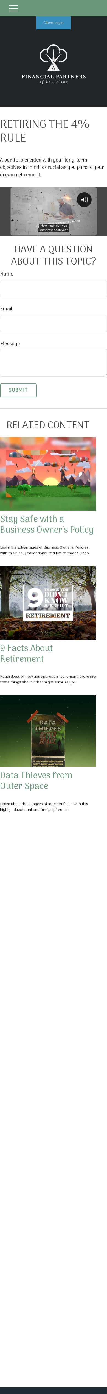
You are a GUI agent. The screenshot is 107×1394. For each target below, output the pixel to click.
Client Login (53, 23)
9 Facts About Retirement (26, 654)
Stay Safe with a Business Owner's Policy (47, 525)
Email (6, 309)
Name (6, 274)
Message (10, 344)
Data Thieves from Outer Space (36, 781)
